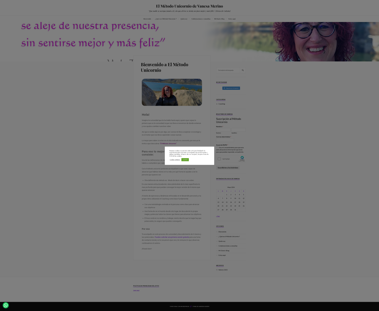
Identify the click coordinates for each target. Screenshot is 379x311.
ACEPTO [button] (185, 160)
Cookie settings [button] (175, 160)
